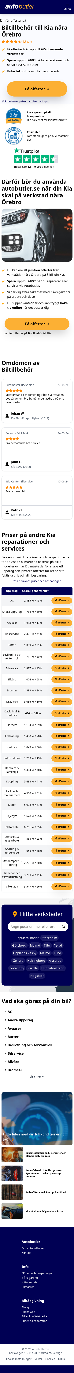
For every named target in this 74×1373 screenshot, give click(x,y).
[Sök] (63, 926)
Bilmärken (28, 1287)
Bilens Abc (28, 1312)
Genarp (18, 960)
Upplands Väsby (24, 953)
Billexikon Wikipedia (34, 1316)
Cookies (50, 1359)
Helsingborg (36, 960)
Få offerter (61, 600)
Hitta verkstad (30, 1282)
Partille (33, 968)
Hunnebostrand (52, 968)
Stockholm (49, 938)
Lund (57, 953)
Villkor (38, 1359)
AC (10, 1011)
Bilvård (13, 1061)
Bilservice (16, 1053)
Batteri (14, 1036)
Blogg (25, 1307)
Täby (47, 945)
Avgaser (14, 1028)
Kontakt (26, 1253)
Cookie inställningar (18, 1359)
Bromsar (15, 1070)
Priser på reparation (34, 1321)
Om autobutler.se (33, 1248)
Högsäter (37, 976)
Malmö (35, 945)
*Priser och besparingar (37, 1273)
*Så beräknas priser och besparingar (25, 101)
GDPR (61, 1359)
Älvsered (55, 960)
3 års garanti (30, 1277)
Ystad (58, 945)
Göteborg (19, 945)
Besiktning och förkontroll (30, 1045)
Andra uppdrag (20, 1020)
